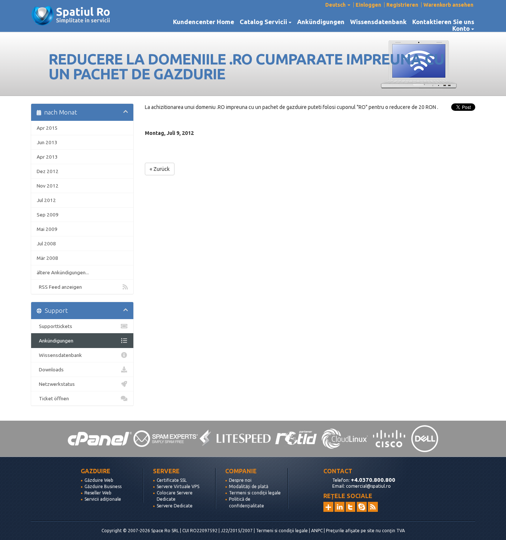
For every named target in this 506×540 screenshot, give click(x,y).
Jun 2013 (47, 142)
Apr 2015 (47, 128)
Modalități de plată (248, 486)
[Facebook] (362, 507)
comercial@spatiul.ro (368, 486)
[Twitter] (351, 507)
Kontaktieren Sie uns (443, 22)
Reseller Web (97, 492)
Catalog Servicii (265, 22)
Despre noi (240, 480)
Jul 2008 (46, 243)
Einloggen (368, 4)
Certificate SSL (172, 480)
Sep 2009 (48, 215)
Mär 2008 (47, 258)
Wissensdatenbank (378, 22)
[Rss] (373, 507)
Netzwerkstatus (56, 384)
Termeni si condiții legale (255, 492)
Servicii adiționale (102, 499)
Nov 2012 (48, 186)
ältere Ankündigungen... (63, 272)
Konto (462, 28)
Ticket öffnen (53, 398)
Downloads (50, 369)
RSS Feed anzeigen (59, 287)
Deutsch (336, 4)
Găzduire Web (98, 480)
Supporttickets (54, 326)
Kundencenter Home (203, 22)
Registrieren (402, 4)
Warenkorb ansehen (448, 4)
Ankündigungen (320, 22)
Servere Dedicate (175, 505)
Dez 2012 (48, 171)
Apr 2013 (47, 157)
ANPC (317, 530)
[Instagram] (328, 507)
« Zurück (160, 169)
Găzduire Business (102, 486)
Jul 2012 (46, 200)
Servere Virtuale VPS (178, 486)
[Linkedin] (339, 507)
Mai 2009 (47, 229)
